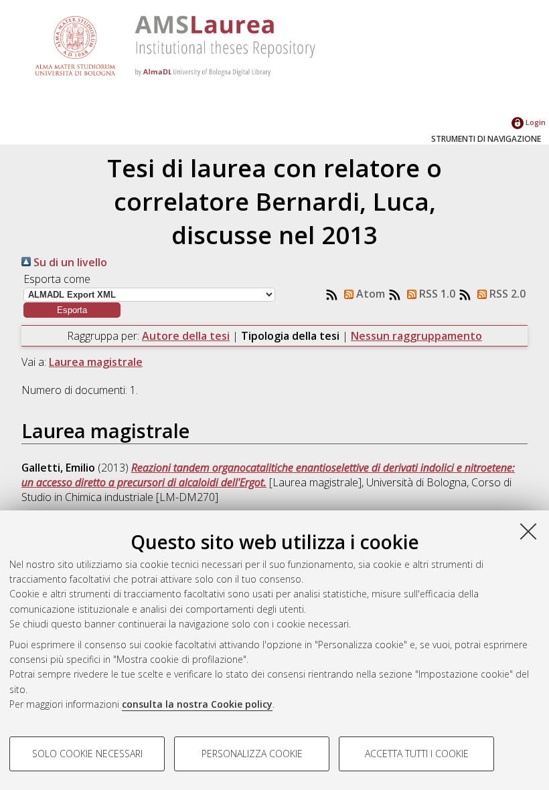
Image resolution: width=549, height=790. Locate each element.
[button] (72, 310)
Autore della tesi (186, 335)
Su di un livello (69, 262)
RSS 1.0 (435, 293)
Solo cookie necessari (87, 753)
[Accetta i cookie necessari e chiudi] (528, 531)
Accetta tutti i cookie (417, 753)
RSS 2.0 (506, 293)
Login (535, 122)
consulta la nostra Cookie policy (197, 704)
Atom (369, 293)
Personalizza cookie (252, 753)
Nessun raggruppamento (416, 335)
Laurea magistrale (96, 362)
